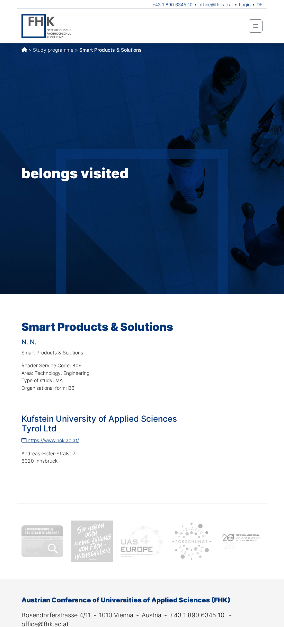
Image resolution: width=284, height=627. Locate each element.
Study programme (53, 50)
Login (245, 4)
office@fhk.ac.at (215, 4)
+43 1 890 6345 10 (172, 4)
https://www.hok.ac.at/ (52, 440)
